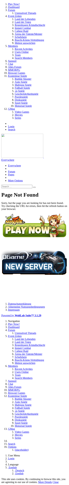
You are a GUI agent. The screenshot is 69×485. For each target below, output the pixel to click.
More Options (15, 180)
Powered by (21, 315)
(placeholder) (22, 449)
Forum (11, 171)
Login (11, 126)
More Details (45, 482)
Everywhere (7, 160)
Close (56, 482)
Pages (11, 174)
